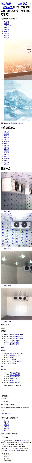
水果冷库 (6, 132)
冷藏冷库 (6, 426)
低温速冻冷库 (7, 321)
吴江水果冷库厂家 (15, 380)
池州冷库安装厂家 (15, 355)
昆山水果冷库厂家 (15, 378)
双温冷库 (6, 423)
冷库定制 (6, 425)
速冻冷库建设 (7, 211)
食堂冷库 (6, 156)
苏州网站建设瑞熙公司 (20, 450)
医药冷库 (6, 141)
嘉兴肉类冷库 (13, 363)
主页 (7, 123)
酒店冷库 (6, 149)
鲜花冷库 (6, 162)
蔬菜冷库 (6, 134)
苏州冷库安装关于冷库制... (17, 338)
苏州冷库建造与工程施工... (17, 354)
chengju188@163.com (6, 413)
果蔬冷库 (20, 123)
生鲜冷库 (6, 139)
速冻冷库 (6, 421)
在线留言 (22, 3)
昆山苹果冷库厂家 (14, 344)
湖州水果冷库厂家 (15, 373)
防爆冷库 (6, 430)
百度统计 (15, 448)
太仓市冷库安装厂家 (15, 361)
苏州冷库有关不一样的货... (17, 336)
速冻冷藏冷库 (7, 285)
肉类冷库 (6, 160)
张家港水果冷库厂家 (15, 376)
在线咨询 (6, 456)
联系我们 (8, 7)
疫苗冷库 (6, 152)
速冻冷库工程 (7, 248)
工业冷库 (6, 151)
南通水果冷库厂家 (15, 375)
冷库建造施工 (13, 123)
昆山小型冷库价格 (14, 340)
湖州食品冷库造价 (14, 342)
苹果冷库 (6, 143)
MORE (3, 328)
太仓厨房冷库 (13, 359)
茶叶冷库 (6, 154)
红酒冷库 (6, 164)
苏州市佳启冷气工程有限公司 (21, 441)
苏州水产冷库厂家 (15, 382)
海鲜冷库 (6, 137)
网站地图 (6, 3)
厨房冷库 (6, 147)
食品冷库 (6, 145)
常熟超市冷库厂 (14, 357)
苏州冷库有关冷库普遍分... (17, 334)
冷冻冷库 (6, 428)
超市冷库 (6, 158)
